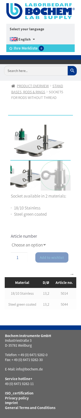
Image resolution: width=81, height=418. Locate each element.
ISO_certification (19, 393)
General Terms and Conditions (30, 407)
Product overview (33, 85)
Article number (24, 236)
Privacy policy (17, 398)
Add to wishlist (52, 257)
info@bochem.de (29, 369)
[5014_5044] (40, 143)
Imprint (11, 402)
